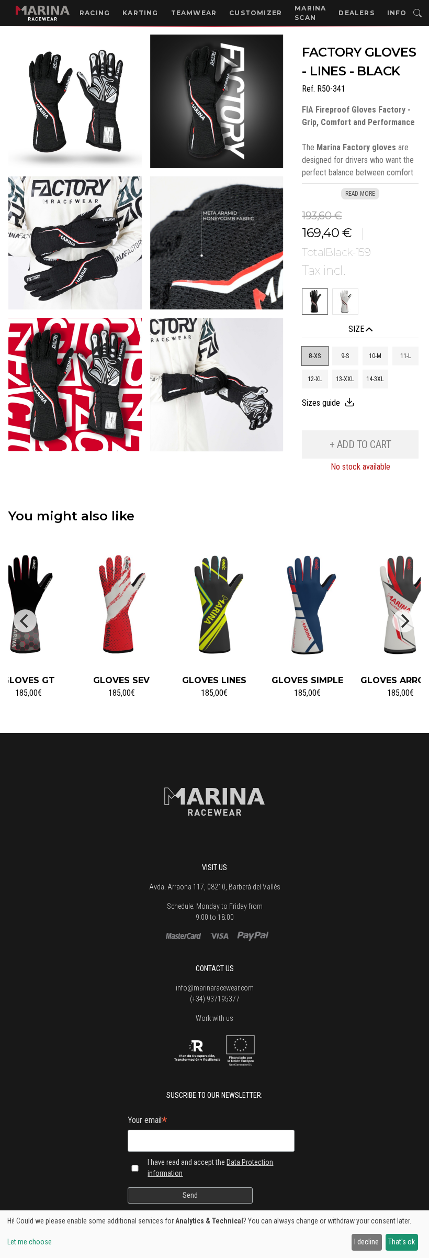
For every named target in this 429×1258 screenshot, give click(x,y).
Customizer (255, 13)
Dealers (356, 13)
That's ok (401, 1242)
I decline (366, 1242)
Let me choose (29, 1242)
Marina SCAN (310, 12)
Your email (147, 1121)
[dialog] (214, 1234)
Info (397, 13)
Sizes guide (321, 403)
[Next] (403, 620)
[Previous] (25, 620)
